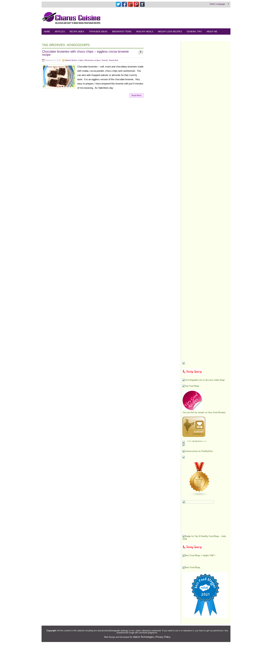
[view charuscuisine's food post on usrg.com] (195, 441)
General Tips (194, 31)
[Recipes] (192, 549)
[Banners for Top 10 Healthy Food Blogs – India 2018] (205, 539)
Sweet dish (113, 60)
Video (77, 38)
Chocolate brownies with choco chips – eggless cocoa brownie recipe (85, 53)
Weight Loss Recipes (170, 31)
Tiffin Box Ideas (98, 31)
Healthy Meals (144, 31)
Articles (60, 31)
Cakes (81, 60)
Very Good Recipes (217, 412)
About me (212, 31)
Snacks (105, 60)
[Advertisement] (173, 18)
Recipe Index (77, 31)
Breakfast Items (121, 31)
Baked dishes (71, 60)
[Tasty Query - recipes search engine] (192, 374)
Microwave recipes (93, 60)
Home (47, 31)
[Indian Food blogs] (199, 495)
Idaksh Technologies (143, 637)
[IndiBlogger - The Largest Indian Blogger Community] (193, 436)
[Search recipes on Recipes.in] (190, 386)
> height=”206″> (207, 555)
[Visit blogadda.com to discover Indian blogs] (203, 380)
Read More (136, 95)
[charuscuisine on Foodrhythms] (197, 451)
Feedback (49, 38)
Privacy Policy (163, 637)
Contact (64, 38)
